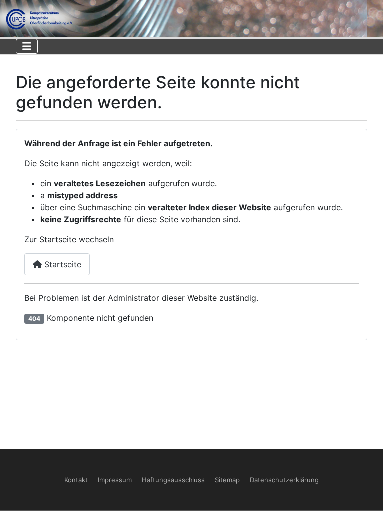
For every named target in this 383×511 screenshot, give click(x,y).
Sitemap (227, 480)
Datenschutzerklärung (284, 480)
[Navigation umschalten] (27, 46)
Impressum (115, 480)
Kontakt (76, 480)
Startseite (61, 264)
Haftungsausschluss (173, 480)
